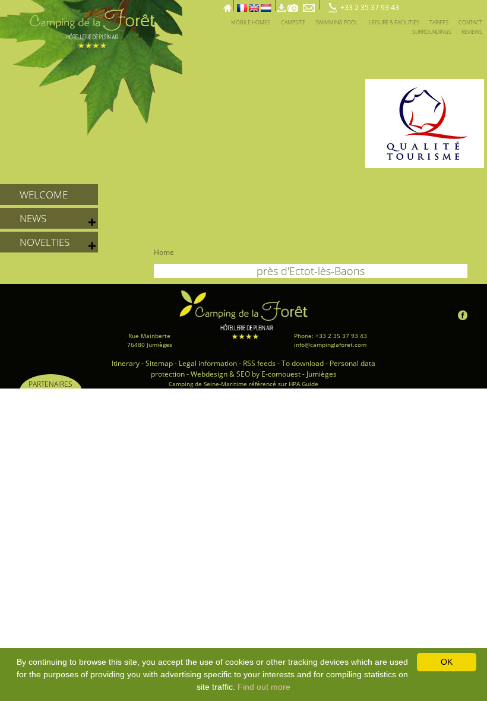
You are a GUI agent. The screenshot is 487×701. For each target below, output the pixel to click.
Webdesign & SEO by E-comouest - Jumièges (264, 374)
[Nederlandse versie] (266, 5)
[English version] (254, 5)
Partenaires (50, 384)
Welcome (44, 194)
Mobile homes (250, 22)
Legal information (208, 363)
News (33, 218)
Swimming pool (336, 22)
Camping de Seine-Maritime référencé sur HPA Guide (243, 384)
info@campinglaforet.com (330, 344)
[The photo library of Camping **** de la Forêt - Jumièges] (292, 5)
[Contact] (310, 5)
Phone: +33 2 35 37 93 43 (330, 335)
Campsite (293, 22)
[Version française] (242, 5)
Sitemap (159, 363)
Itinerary (126, 363)
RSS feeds (259, 363)
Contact (470, 22)
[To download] (281, 5)
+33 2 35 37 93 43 (369, 7)
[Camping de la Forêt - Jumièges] (243, 314)
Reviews (471, 32)
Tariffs (438, 22)
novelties (44, 242)
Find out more (264, 686)
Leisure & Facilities (394, 22)
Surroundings (431, 32)
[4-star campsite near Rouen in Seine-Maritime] (91, 66)
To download (303, 363)
